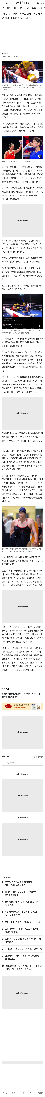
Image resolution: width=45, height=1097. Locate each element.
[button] (2, 2)
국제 (22, 1093)
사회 (31, 1093)
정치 (13, 1093)
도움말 (33, 757)
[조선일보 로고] (22, 2)
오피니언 (4, 1093)
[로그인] (42, 2)
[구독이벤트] (22, 706)
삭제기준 (40, 757)
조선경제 (41, 1093)
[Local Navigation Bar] (2, 2)
